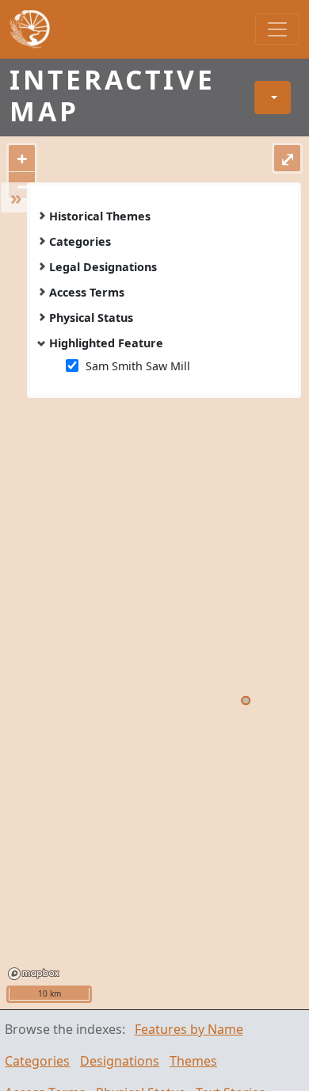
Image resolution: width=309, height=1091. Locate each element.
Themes (193, 1061)
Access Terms (86, 292)
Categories (80, 241)
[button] (272, 97)
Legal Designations (103, 266)
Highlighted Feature (106, 342)
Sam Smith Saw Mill (138, 365)
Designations (119, 1061)
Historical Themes (100, 216)
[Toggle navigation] (277, 29)
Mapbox (33, 974)
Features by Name (189, 1029)
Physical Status (91, 317)
